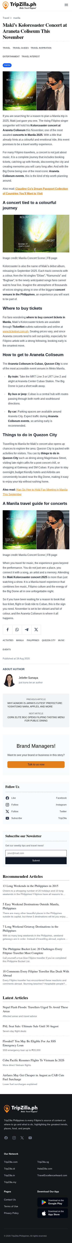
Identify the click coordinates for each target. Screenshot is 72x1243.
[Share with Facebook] (7, 629)
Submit (36, 860)
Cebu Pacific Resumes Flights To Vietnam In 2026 (33, 1060)
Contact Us (10, 1199)
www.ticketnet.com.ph (15, 331)
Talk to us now (36, 764)
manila (16, 17)
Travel (6, 17)
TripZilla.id (9, 1168)
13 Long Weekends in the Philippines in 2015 (30, 886)
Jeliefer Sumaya (28, 677)
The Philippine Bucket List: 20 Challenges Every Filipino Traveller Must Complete (32, 951)
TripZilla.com (11, 1162)
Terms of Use (11, 1206)
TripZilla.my (10, 1182)
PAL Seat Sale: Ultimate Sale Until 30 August (30, 1026)
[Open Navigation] (66, 5)
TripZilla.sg (43, 1162)
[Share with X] (36, 629)
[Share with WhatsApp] (17, 629)
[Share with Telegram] (26, 629)
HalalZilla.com (44, 1168)
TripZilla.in (9, 1175)
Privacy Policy (11, 1213)
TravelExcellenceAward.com (52, 1175)
